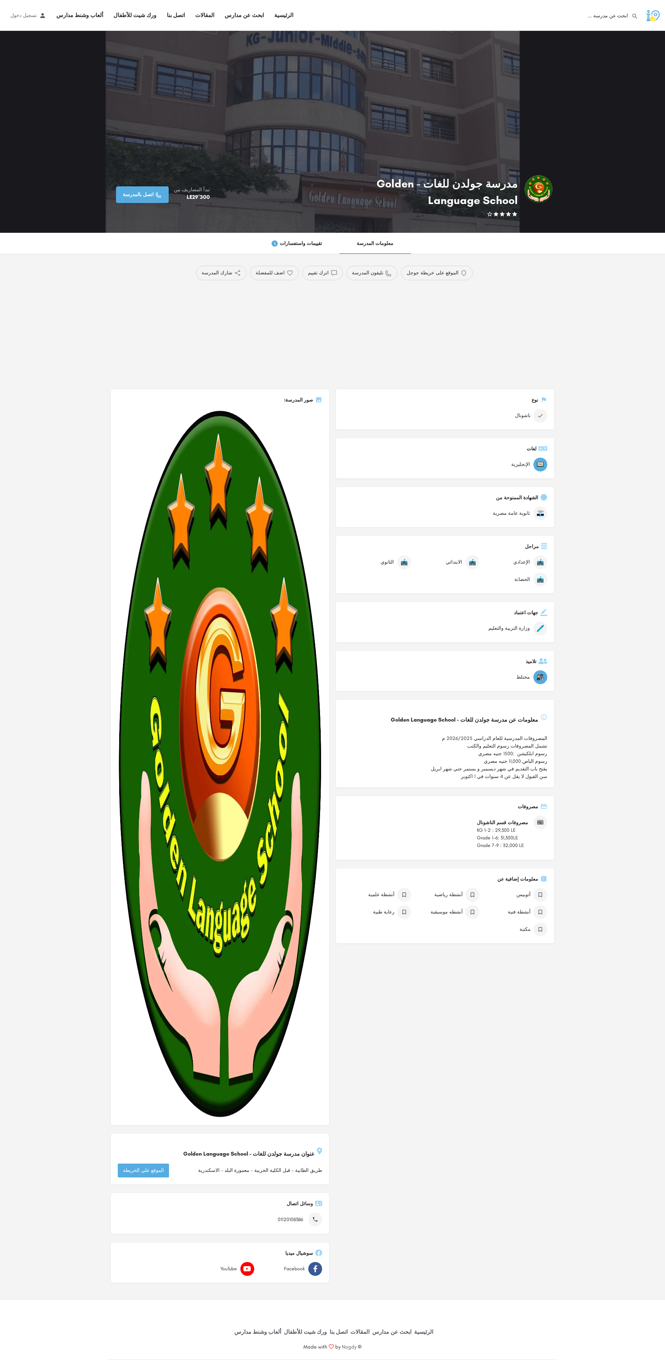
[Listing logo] (538, 189)
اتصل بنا (176, 15)
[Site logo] (652, 15)
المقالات (204, 15)
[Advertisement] (344, 332)
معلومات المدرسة (375, 243)
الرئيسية (283, 15)
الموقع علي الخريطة (143, 1170)
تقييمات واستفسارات (298, 243)
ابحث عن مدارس (244, 15)
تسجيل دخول (23, 15)
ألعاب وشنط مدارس (79, 15)
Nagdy (349, 1347)
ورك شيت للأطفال (135, 15)
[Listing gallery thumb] (220, 763)
